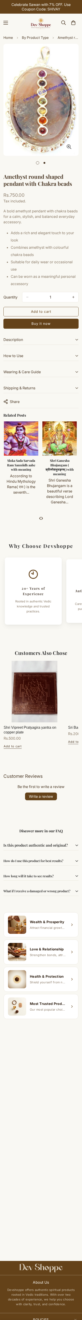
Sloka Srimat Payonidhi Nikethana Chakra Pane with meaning (20, 467)
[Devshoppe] (41, 23)
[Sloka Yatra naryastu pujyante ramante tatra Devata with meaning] (59, 438)
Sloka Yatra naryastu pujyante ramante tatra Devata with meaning (59, 467)
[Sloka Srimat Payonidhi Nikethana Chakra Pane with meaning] (20, 438)
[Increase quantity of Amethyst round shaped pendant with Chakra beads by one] (73, 297)
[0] (73, 22)
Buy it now (41, 323)
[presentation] (40, 518)
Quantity (10, 297)
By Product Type (35, 37)
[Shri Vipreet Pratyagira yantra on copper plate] (34, 691)
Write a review (41, 796)
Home (8, 37)
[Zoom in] (69, 147)
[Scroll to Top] (73, 1295)
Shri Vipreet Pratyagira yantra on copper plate (30, 730)
